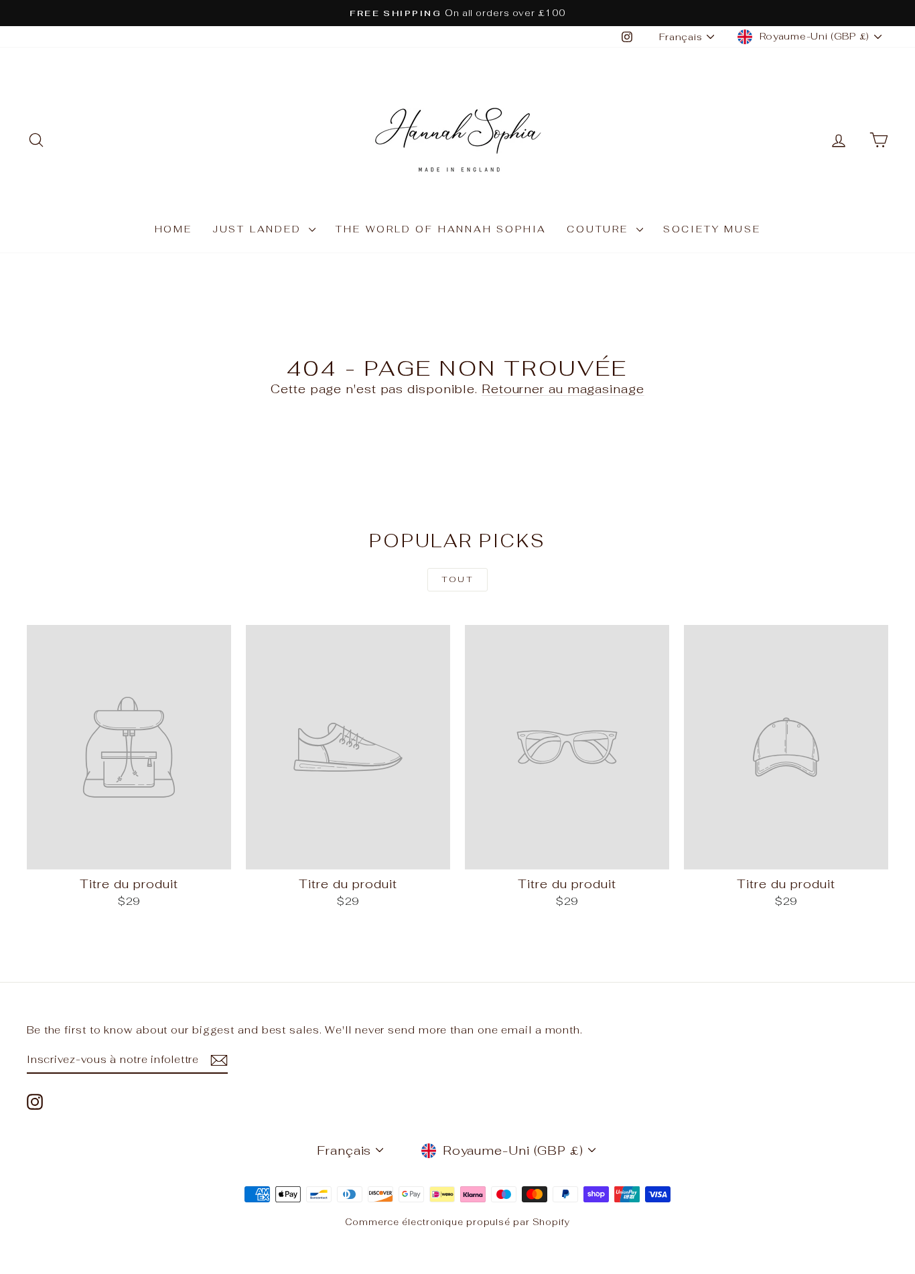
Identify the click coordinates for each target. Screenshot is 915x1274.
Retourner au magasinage (563, 389)
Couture (599, 229)
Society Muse (712, 229)
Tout (457, 579)
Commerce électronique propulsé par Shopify (457, 1222)
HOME (173, 229)
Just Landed (259, 229)
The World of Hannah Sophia (441, 229)
